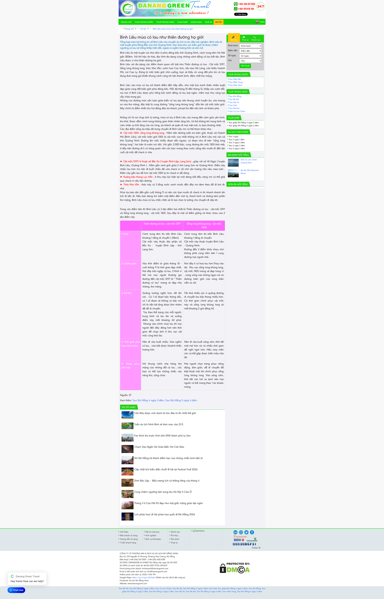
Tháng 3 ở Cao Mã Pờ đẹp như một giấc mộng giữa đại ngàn (168, 503)
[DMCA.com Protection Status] (235, 573)
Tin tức (218, 22)
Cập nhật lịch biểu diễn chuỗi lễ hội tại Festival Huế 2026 (166, 469)
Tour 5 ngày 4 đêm (237, 148)
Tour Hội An (234, 102)
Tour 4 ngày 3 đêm (237, 145)
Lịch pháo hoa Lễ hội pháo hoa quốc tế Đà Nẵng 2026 (164, 514)
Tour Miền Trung (236, 82)
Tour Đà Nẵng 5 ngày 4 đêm (181, 400)
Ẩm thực (174, 535)
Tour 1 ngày (233, 136)
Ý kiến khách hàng (128, 542)
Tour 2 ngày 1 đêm (236, 139)
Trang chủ (126, 22)
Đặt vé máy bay (152, 532)
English (262, 22)
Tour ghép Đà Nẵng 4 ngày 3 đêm (244, 125)
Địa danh (175, 539)
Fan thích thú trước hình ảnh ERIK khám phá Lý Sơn (162, 435)
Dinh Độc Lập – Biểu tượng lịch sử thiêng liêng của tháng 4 (166, 480)
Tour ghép (182, 22)
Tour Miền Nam (235, 85)
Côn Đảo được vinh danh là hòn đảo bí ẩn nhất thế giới (165, 413)
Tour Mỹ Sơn (234, 108)
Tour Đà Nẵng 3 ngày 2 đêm (195, 588)
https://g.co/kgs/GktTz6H (143, 577)
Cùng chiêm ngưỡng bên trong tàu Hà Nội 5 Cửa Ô (163, 491)
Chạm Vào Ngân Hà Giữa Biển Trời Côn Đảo (159, 446)
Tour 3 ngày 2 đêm (237, 142)
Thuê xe (208, 22)
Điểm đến (232, 50)
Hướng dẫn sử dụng (129, 539)
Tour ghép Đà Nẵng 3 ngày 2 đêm (244, 122)
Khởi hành (233, 45)
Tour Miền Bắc (235, 79)
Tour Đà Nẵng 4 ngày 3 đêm (148, 400)
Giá (230, 60)
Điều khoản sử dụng (129, 535)
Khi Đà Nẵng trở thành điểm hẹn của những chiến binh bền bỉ (168, 458)
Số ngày (232, 55)
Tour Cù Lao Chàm (237, 111)
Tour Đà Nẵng (235, 96)
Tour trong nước (144, 22)
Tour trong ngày (165, 22)
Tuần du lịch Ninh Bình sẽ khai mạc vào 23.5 (158, 424)
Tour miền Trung (229, 591)
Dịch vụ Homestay (153, 539)
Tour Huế (233, 105)
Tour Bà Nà (234, 99)
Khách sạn (196, 22)
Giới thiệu (124, 532)
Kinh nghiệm (151, 535)
